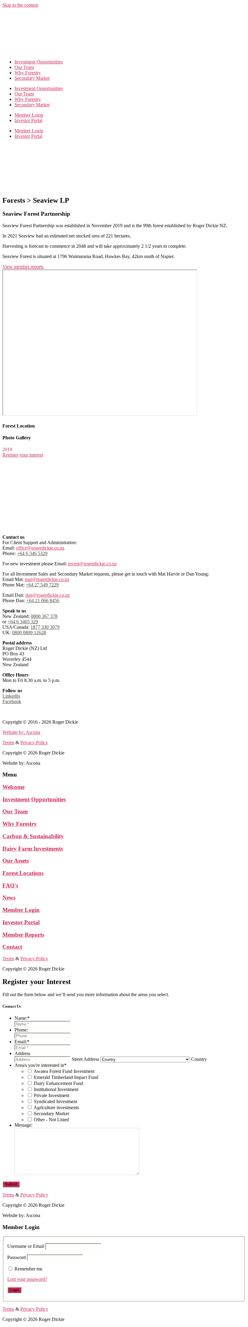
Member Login (29, 115)
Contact (12, 947)
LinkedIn (11, 696)
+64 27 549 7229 (42, 584)
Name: (22, 1018)
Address (22, 1053)
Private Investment (51, 1095)
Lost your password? (27, 1279)
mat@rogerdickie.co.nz (47, 579)
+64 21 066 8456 (42, 600)
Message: (23, 1125)
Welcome (13, 787)
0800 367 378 (44, 616)
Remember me (28, 1268)
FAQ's (10, 885)
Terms (8, 711)
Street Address (85, 1059)
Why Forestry (28, 72)
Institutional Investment (56, 1089)
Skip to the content (20, 5)
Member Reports (23, 934)
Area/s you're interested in (41, 1065)
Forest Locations (23, 873)
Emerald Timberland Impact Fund (66, 1077)
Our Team (24, 67)
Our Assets (15, 860)
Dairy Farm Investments (32, 848)
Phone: (21, 1029)
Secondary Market (32, 78)
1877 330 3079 (45, 627)
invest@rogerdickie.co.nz (92, 563)
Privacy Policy (34, 711)
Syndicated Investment (55, 1101)
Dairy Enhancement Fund (58, 1083)
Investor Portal (28, 120)
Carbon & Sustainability (33, 836)
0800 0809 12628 (29, 632)
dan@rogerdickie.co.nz (47, 595)
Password (16, 1257)
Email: (22, 1041)
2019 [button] (7, 449)
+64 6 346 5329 (32, 553)
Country (199, 1059)
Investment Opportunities (39, 61)
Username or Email (25, 1246)
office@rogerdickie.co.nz (40, 547)
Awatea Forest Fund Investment (64, 1071)
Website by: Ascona (21, 732)
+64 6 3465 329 (23, 621)
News (8, 897)
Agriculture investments (56, 1107)
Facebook (11, 701)
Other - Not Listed (51, 1119)
